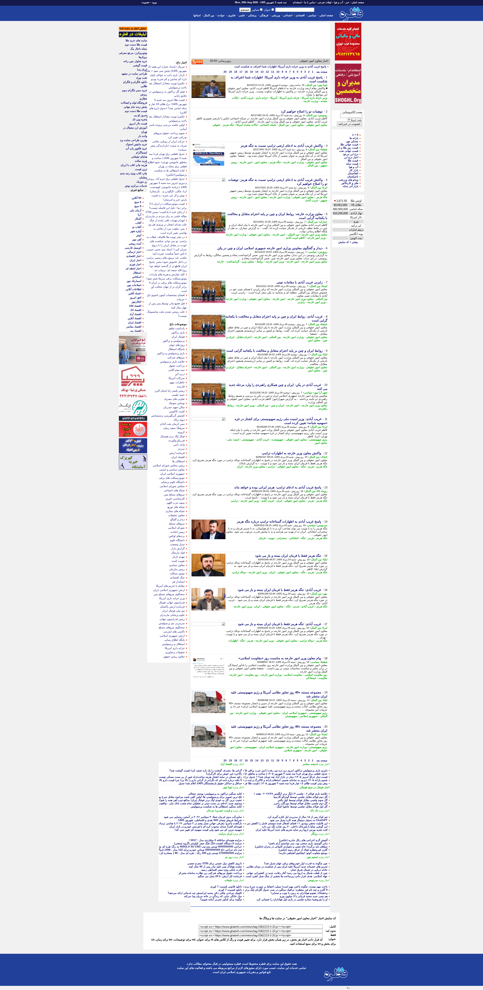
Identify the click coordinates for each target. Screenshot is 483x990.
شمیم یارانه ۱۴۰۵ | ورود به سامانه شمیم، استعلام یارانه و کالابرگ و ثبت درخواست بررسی (277, 780)
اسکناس (136, 276)
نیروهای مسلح (177, 523)
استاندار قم (178, 581)
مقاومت (322, 677)
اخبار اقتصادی (133, 256)
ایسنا (324, 286)
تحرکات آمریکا (177, 378)
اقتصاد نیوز (135, 330)
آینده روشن (135, 243)
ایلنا (325, 354)
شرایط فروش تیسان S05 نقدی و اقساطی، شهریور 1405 (210, 820)
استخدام (297, 2)
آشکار (138, 218)
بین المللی (293, 234)
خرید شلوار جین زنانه (135, 61)
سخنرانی (282, 538)
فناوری (231, 15)
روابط (260, 261)
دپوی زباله (179, 419)
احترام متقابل (244, 336)
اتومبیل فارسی (133, 247)
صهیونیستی (248, 439)
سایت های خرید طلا (136, 40)
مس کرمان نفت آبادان (172, 423)
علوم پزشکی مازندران (172, 614)
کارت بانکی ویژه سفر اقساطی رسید (221, 869)
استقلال (137, 272)
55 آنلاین (136, 197)
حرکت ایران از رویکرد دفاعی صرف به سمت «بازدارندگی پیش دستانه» (168, 145)
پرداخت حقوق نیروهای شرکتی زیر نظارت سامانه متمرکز (210, 872)
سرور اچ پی (140, 115)
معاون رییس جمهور (174, 656)
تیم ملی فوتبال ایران (173, 610)
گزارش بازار (178, 548)
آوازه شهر (135, 231)
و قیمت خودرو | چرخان (219, 810)
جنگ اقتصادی (177, 577)
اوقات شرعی (324, 2)
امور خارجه (246, 162)
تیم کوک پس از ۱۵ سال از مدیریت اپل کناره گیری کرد (298, 816)
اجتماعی (287, 15)
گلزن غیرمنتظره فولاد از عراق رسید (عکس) (303, 849)
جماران (323, 221)
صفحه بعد (321, 71)
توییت (271, 538)
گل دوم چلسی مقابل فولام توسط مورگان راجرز (301, 803)
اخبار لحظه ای (133, 268)
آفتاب (138, 222)
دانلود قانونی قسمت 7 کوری (226, 886)
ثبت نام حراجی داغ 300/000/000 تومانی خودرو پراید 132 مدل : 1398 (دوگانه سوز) (195, 849)
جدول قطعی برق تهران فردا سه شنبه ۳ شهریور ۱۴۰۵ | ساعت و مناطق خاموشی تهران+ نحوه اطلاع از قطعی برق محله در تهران (256, 773)
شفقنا (324, 149)
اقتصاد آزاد (226, 764)
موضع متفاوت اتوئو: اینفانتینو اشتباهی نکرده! (303, 852)
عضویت (146, 2)
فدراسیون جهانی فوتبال (172, 602)
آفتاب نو (136, 226)
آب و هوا (338, 2)
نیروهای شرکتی (176, 357)
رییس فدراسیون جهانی (172, 619)
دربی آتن (180, 373)
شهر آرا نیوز (320, 392)
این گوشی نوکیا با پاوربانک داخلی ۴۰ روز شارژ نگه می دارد (295, 826)
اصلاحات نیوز (134, 285)
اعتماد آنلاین (134, 293)
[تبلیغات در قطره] (133, 36)
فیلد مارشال (178, 552)
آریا (139, 214)
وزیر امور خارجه (316, 237)
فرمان (262, 538)
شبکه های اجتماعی (174, 490)
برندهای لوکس (177, 535)
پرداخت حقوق (177, 365)
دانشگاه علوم (177, 540)
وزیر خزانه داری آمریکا (314, 97)
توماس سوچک (177, 403)
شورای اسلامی (176, 527)
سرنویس (322, 525)
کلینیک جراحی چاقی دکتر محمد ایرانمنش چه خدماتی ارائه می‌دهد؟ (205, 892)
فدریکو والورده (176, 440)
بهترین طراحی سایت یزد (133, 140)
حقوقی (216, 124)
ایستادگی (311, 677)
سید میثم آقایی (176, 369)
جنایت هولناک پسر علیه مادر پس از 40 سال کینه (215, 866)
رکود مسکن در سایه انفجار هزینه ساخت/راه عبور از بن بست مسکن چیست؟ (199, 776)
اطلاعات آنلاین (133, 289)
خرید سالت (141, 160)
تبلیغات (228, 880)
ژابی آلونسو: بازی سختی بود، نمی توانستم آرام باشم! (298, 843)
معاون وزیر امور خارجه (314, 234)
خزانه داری (262, 97)
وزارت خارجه (310, 101)
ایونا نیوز (322, 84)
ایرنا (325, 187)
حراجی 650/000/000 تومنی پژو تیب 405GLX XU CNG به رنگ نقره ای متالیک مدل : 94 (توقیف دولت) (184, 846)
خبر (347, 2)
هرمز (311, 466)
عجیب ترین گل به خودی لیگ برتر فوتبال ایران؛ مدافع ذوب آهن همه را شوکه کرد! (197, 800)
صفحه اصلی (357, 2)
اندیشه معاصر (310, 764)
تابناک (324, 456)
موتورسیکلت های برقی (172, 477)
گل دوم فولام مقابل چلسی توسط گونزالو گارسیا (301, 796)
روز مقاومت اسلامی (316, 674)
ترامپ (271, 466)
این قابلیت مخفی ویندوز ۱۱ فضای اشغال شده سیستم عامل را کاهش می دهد (285, 823)
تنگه (303, 466)
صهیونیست (277, 439)
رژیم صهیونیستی (318, 439)
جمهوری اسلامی (309, 716)
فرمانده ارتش (177, 452)
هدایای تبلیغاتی (139, 156)
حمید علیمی (178, 394)
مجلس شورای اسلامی (172, 486)
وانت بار (142, 135)
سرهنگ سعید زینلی (174, 427)
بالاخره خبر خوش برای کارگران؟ (224, 773)
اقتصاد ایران (178, 457)
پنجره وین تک (139, 119)
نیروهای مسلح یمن (174, 494)
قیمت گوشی (140, 65)
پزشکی (252, 15)
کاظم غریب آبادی (295, 237)
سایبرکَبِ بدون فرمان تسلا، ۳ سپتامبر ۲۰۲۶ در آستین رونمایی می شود (203, 816)
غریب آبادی (247, 97)
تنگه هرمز (228, 124)
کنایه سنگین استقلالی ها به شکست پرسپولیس (216, 806)
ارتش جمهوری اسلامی (172, 635)
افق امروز (135, 297)
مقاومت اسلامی (293, 674)
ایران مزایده (225, 833)
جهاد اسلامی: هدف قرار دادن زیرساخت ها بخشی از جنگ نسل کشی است (287, 876)
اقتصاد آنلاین (134, 318)
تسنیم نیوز (312, 856)
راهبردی (322, 408)
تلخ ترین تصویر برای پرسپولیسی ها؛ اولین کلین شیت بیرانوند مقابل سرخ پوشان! (197, 796)
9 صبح (137, 206)
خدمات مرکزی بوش (136, 185)
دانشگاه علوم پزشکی (173, 481)
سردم (181, 448)
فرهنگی (264, 15)
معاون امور (297, 124)
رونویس (322, 115)
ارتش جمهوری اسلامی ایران (169, 589)
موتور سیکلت (177, 573)
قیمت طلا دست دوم (136, 44)
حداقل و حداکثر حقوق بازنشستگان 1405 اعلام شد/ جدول (210, 783)
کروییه (181, 432)
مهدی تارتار (178, 556)
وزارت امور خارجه (293, 162)
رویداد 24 (322, 491)
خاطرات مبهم (177, 382)
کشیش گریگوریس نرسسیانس (168, 415)
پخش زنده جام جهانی (135, 106)
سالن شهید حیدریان (174, 407)
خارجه (220, 261)
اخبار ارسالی (134, 251)
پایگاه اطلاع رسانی (174, 639)
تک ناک (314, 810)
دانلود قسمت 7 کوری (230, 889)
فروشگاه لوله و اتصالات (134, 102)
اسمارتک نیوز (134, 280)
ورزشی (275, 15)
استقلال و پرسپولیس (173, 643)
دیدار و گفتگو (177, 519)
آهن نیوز (136, 239)
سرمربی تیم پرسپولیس (172, 623)
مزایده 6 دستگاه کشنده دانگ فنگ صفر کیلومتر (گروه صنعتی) (208, 843)
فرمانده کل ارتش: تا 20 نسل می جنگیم (220, 876)
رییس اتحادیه (177, 531)
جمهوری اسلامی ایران (294, 712)
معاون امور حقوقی (316, 124)
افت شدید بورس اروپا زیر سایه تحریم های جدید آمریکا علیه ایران (292, 829)
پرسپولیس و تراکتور (174, 340)
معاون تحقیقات (176, 515)
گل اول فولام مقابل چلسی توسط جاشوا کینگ (302, 806)
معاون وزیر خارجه (255, 466)
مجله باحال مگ (138, 48)
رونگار (314, 833)
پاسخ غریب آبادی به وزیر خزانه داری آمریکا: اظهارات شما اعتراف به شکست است (280, 66)
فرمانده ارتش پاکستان (172, 606)
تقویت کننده (178, 560)
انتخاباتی (293, 538)
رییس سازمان (177, 569)
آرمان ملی (135, 210)
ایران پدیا (142, 69)
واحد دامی (179, 444)
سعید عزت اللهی (175, 502)
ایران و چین (277, 405)
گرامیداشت (232, 261)
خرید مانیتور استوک (136, 144)
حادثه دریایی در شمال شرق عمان (309, 869)
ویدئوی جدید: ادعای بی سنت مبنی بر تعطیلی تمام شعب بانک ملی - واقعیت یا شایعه (195, 803)
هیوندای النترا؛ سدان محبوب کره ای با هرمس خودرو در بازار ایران (205, 826)
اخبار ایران (135, 260)
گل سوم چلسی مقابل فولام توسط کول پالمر (303, 800)
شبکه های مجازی (175, 511)
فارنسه (181, 386)
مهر (325, 593)
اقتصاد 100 (135, 305)
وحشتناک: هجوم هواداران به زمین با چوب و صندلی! (299, 892)
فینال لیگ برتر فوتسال (172, 436)
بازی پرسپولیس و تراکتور (171, 353)
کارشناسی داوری (175, 498)
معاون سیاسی (177, 565)
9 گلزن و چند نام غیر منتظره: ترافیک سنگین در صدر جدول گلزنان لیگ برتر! (286, 889)
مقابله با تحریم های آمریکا (170, 585)
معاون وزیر (248, 261)
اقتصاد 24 (136, 309)
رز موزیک (141, 181)
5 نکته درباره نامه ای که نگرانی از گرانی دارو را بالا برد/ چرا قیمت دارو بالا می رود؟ (195, 780)
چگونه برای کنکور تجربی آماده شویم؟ (221, 899)
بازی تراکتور (178, 332)
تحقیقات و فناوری (175, 652)
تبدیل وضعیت (177, 544)
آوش (138, 235)
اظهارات (233, 640)
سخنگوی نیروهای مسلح (172, 627)
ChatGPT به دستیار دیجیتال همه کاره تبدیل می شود (299, 820)
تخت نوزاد (141, 77)
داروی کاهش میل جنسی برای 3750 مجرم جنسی (214, 863)
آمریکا (273, 97)
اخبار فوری (135, 264)
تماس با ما (309, 2)
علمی (242, 15)
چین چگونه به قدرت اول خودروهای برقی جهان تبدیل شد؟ (296, 863)
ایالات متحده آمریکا (247, 124)
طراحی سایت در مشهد (134, 73)
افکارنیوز (136, 301)
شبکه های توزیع (176, 506)
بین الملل (209, 15)
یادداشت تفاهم (177, 328)
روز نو (228, 856)
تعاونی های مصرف (174, 398)
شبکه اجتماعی (268, 124)
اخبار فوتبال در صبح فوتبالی (314, 787)
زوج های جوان (177, 344)
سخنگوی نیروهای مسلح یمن (169, 594)
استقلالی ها (178, 461)
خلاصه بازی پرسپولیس (172, 361)
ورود (154, 2)
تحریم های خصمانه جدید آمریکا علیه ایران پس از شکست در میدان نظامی (287, 866)
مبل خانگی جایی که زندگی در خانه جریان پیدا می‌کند (213, 896)
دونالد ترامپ (239, 572)
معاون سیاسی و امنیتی (172, 469)
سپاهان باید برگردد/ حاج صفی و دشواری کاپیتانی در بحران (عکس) (291, 846)
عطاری (143, 98)
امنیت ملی (233, 439)
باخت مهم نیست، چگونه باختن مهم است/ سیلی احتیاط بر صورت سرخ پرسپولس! (282, 886)
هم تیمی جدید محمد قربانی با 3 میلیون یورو (304, 896)
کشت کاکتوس (177, 411)
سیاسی (312, 15)
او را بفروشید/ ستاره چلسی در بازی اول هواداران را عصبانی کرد (292, 899)
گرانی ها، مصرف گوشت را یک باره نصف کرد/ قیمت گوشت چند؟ (205, 770)
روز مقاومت (251, 674)
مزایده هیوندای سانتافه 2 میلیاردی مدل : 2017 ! (215, 840)
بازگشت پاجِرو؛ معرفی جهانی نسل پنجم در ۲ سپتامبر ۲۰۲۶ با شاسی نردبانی (199, 823)
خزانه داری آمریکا (289, 97)
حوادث (221, 15)
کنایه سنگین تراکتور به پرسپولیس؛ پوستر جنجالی (215, 793)
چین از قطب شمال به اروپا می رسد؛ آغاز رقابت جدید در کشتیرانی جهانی (287, 872)
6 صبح (137, 202)
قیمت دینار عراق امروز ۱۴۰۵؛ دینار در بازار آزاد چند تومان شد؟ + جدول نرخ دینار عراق (280, 776)
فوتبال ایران (178, 336)
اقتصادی (300, 15)
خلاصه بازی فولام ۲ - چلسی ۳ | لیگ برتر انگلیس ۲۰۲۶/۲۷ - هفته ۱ (291, 793)
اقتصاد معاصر (133, 326)
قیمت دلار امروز (138, 123)
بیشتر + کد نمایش (348, 242)
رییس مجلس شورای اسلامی (169, 465)
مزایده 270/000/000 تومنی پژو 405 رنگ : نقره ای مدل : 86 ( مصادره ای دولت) (197, 852)
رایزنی (301, 302)
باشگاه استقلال (176, 349)
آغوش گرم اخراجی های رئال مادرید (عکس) (303, 840)
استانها (197, 15)
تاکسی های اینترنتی (174, 631)
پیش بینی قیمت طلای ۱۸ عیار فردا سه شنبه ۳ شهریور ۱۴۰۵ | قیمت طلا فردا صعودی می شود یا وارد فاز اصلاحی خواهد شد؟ (259, 783)
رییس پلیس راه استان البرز (170, 390)
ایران (240, 466)
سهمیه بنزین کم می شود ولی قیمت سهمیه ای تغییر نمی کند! (208, 829)
